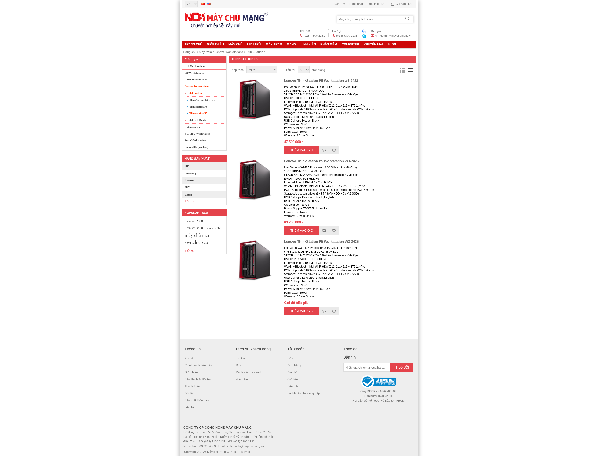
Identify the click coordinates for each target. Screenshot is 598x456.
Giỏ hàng (293, 379)
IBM (187, 187)
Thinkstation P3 (198, 106)
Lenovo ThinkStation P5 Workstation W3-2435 (321, 242)
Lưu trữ (254, 44)
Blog (392, 44)
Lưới (402, 70)
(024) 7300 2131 (346, 35)
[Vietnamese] (203, 3)
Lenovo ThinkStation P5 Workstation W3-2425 (321, 161)
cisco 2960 (214, 228)
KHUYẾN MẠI (373, 44)
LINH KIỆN (308, 44)
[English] (209, 3)
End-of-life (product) (196, 147)
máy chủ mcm (198, 235)
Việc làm (242, 379)
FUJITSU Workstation (197, 133)
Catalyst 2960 (194, 221)
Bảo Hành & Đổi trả (198, 379)
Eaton (188, 194)
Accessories (193, 126)
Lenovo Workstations (229, 52)
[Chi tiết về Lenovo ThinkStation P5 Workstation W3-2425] (253, 180)
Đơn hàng (294, 365)
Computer (350, 44)
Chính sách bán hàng (199, 365)
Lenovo (189, 180)
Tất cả (189, 201)
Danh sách (410, 70)
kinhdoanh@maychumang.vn (393, 35)
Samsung (190, 173)
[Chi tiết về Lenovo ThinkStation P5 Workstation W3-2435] (253, 260)
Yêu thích (293, 386)
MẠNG (291, 44)
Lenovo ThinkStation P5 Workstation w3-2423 (321, 81)
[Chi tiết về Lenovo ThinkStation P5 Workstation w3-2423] (253, 99)
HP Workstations (194, 72)
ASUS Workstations (196, 79)
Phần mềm (328, 44)
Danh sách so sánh (249, 372)
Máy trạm (274, 44)
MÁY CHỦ (235, 44)
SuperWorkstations (195, 140)
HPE (187, 165)
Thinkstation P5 (198, 113)
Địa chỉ (292, 372)
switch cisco (196, 242)
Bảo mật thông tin (197, 400)
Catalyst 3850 (194, 228)
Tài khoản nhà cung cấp (303, 393)
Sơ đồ (189, 358)
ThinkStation (254, 52)
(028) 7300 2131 (314, 35)
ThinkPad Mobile (196, 120)
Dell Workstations (195, 66)
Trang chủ (193, 44)
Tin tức (241, 358)
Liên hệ (189, 407)
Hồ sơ (291, 358)
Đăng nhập (356, 4)
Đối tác (189, 393)
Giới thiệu (215, 44)
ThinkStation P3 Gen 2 (202, 99)
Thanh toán (192, 386)
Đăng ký (339, 4)
